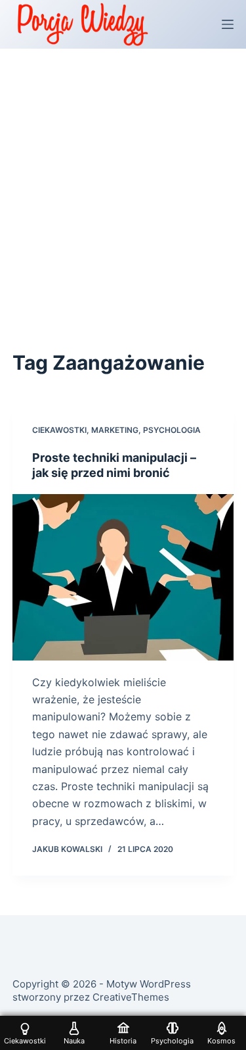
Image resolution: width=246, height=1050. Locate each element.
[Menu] (228, 24)
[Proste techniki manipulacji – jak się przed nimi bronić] (123, 577)
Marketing (114, 430)
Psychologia (172, 430)
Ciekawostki (59, 430)
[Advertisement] (123, 178)
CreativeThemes (130, 997)
